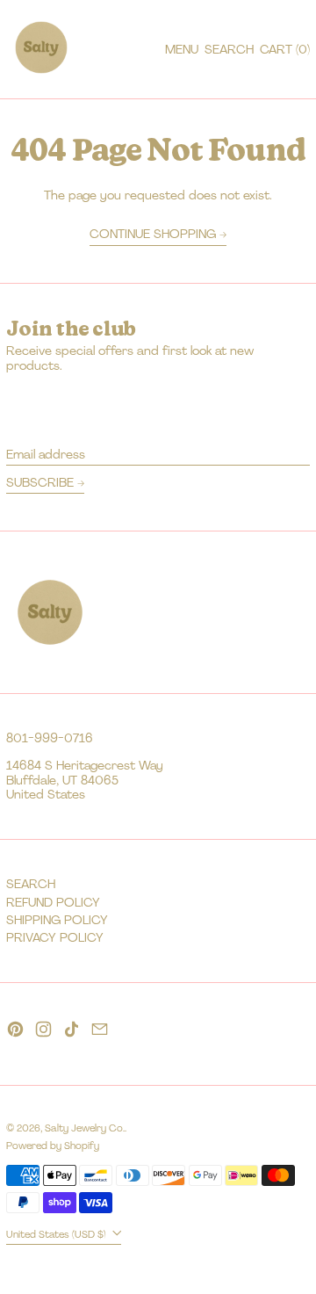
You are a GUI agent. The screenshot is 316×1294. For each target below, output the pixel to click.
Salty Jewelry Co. (85, 1128)
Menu (181, 49)
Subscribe (40, 482)
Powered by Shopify (52, 1145)
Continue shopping (153, 234)
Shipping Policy (57, 920)
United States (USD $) (57, 1234)
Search (30, 884)
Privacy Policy (55, 937)
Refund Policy (53, 902)
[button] (229, 49)
